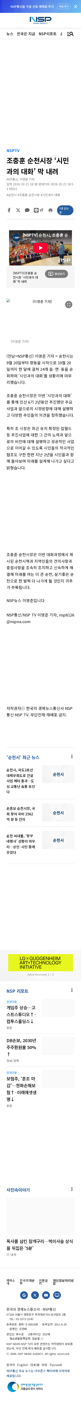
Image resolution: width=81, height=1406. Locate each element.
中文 (44, 1365)
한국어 (10, 1365)
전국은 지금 (26, 33)
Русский (56, 1365)
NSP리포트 (48, 33)
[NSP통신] (40, 20)
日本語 (34, 1365)
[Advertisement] (40, 514)
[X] (18, 210)
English (22, 1365)
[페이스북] (9, 210)
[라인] (36, 210)
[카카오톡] (27, 210)
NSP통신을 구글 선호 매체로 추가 (32, 6)
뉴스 (9, 33)
